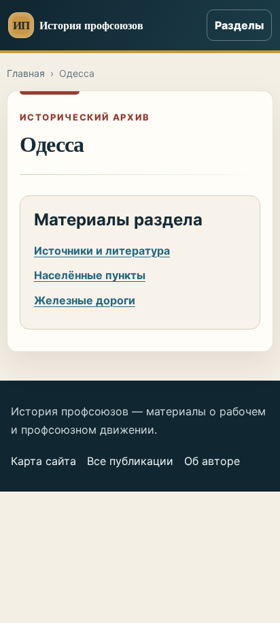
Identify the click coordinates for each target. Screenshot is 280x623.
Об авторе (212, 461)
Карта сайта (43, 461)
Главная (26, 73)
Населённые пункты (89, 275)
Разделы (239, 25)
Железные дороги (84, 300)
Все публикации (130, 461)
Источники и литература (102, 250)
